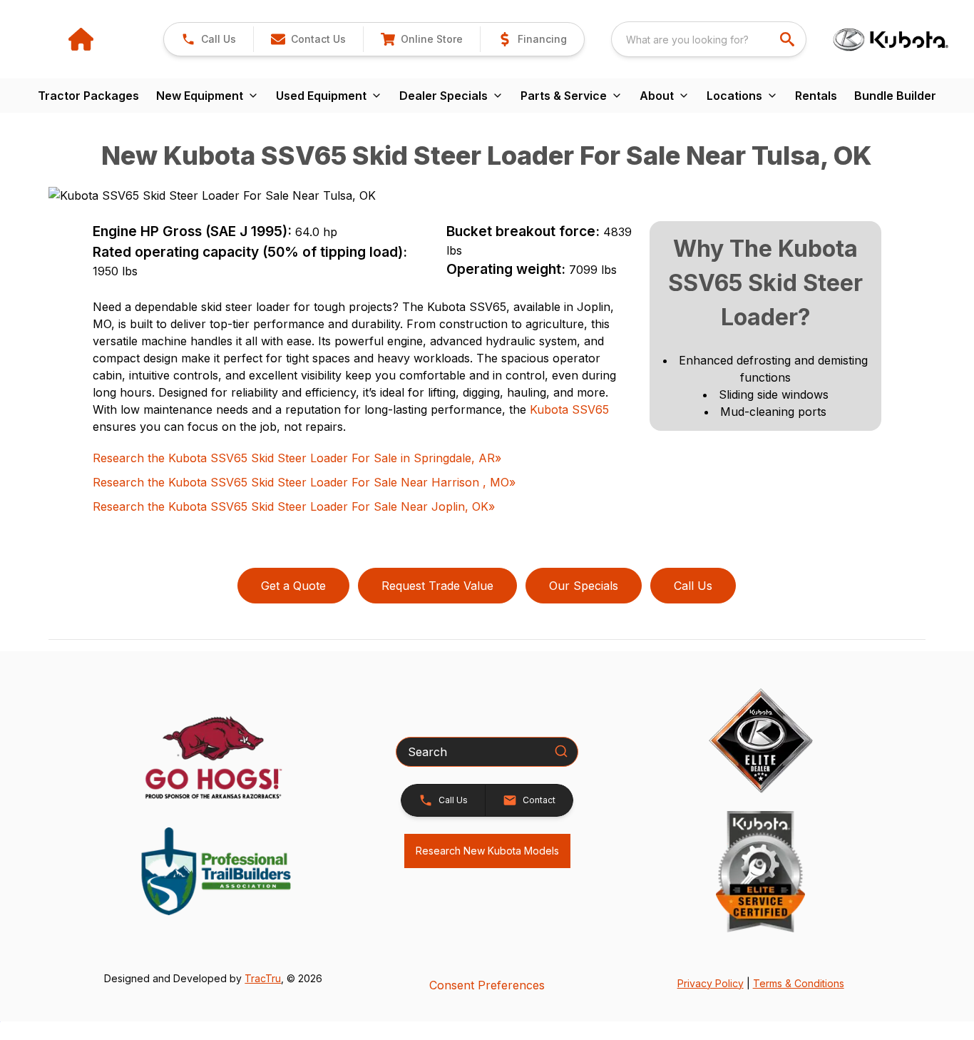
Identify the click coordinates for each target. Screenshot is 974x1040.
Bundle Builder (895, 95)
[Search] (561, 751)
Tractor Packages (88, 95)
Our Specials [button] (583, 585)
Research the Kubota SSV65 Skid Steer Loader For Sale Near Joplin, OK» (294, 506)
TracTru (263, 978)
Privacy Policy (710, 983)
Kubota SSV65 (569, 409)
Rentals (816, 95)
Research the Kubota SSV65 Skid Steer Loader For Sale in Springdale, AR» (297, 458)
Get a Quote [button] (293, 585)
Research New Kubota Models (487, 851)
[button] (208, 39)
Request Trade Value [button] (437, 585)
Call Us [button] (693, 585)
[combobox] (709, 39)
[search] (788, 39)
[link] (421, 39)
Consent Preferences (487, 985)
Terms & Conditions (798, 983)
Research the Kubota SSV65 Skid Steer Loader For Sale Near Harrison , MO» (304, 482)
